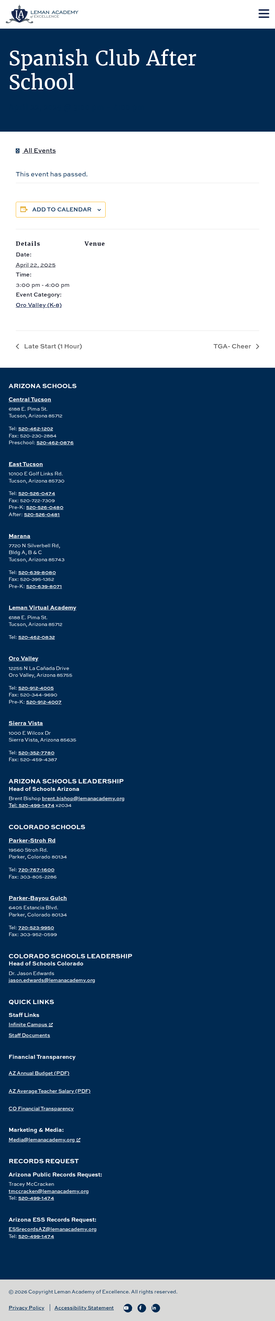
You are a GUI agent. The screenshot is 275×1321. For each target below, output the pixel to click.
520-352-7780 (36, 752)
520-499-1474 (36, 1197)
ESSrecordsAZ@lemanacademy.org (53, 1228)
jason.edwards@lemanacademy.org (52, 980)
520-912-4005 (36, 687)
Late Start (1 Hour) (52, 346)
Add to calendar (62, 209)
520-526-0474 (36, 493)
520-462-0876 (55, 442)
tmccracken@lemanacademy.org (49, 1191)
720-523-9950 (36, 927)
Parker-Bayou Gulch (38, 898)
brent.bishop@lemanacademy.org (83, 798)
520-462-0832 (36, 636)
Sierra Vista (26, 723)
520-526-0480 (44, 507)
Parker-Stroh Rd (32, 840)
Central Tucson (30, 399)
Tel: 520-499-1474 (31, 805)
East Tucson (26, 464)
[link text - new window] (128, 1308)
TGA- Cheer (232, 346)
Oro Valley (23, 658)
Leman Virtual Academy (42, 607)
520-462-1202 (35, 428)
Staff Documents (29, 1035)
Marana (19, 536)
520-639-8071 (44, 586)
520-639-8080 (37, 572)
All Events (39, 150)
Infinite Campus (28, 1024)
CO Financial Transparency (41, 1108)
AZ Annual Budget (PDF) (39, 1073)
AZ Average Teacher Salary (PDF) (50, 1090)
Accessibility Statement (84, 1307)
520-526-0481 (42, 514)
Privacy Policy (26, 1307)
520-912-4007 (44, 701)
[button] (264, 14)
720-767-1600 (36, 869)
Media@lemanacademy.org (42, 1139)
